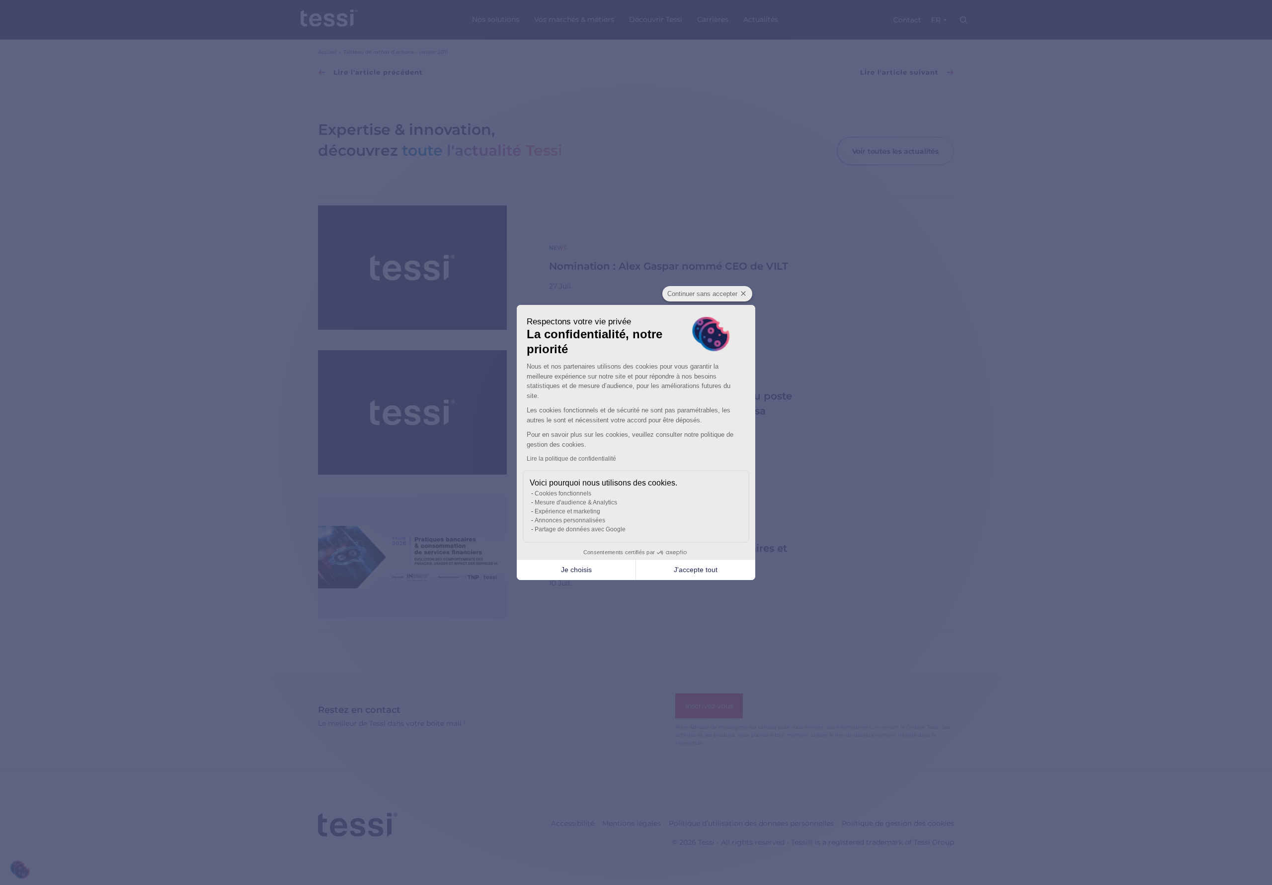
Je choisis (576, 570)
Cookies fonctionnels (563, 493)
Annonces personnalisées (570, 520)
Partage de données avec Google (580, 529)
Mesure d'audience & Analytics (576, 502)
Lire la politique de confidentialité (571, 458)
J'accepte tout (695, 570)
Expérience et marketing (567, 511)
